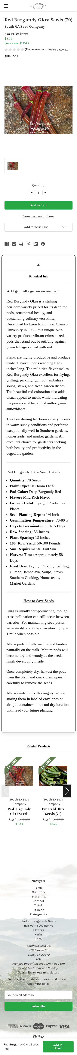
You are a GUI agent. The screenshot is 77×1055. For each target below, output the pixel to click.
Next (67, 791)
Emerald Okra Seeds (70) (53, 811)
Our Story (38, 892)
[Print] (21, 244)
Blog (39, 887)
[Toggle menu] (6, 6)
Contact (38, 901)
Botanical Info (39, 276)
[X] (28, 244)
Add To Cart (58, 1046)
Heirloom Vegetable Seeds (38, 921)
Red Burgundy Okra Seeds (19, 811)
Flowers (38, 930)
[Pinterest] (43, 244)
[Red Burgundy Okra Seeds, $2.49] (19, 775)
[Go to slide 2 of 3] (36, 833)
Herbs (38, 934)
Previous (5, 791)
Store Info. (38, 896)
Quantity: (38, 185)
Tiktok (38, 905)
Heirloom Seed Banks (38, 925)
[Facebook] (6, 244)
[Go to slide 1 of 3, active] (29, 833)
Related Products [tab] (38, 746)
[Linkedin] (36, 244)
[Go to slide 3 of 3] (43, 833)
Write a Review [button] (58, 49)
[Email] (14, 244)
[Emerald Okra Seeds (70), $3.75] (53, 775)
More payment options (39, 216)
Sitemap (38, 910)
